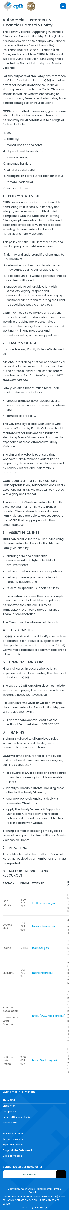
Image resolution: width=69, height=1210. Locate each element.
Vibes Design (41, 1207)
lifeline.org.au (40, 948)
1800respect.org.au (44, 903)
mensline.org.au (42, 973)
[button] (63, 6)
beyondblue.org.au (44, 926)
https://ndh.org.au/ (44, 1060)
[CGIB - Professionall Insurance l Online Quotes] (13, 6)
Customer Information (19, 1092)
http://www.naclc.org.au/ (48, 1016)
